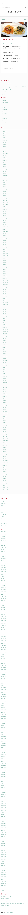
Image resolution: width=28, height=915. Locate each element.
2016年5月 (5, 398)
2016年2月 (5, 405)
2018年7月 (5, 340)
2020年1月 (5, 300)
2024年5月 (5, 191)
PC (3, 120)
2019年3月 (5, 322)
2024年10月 (5, 180)
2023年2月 (5, 222)
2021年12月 (5, 253)
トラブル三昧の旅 (5, 898)
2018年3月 (5, 349)
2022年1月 (5, 251)
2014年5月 (5, 451)
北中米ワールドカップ (6, 905)
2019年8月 (5, 311)
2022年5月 (5, 242)
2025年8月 (5, 158)
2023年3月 (5, 220)
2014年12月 (5, 436)
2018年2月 (5, 351)
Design (4, 100)
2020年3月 (5, 298)
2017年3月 (5, 376)
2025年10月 (5, 153)
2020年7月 (5, 291)
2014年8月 (5, 445)
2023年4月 (5, 218)
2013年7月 (5, 471)
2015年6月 (5, 422)
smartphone (5, 122)
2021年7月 (5, 264)
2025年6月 (5, 162)
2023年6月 (5, 213)
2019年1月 (5, 327)
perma (13, 43)
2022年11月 (5, 229)
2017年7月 (5, 367)
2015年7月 (5, 420)
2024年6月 (5, 189)
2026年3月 (5, 142)
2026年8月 (5, 131)
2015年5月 (5, 425)
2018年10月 (5, 333)
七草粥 (4, 92)
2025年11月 (5, 151)
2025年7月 (5, 160)
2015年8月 (5, 418)
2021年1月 (5, 278)
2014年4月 (5, 454)
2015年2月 (5, 431)
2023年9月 (5, 206)
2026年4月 (5, 140)
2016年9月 (5, 389)
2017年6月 (5, 369)
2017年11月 (5, 358)
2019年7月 (5, 313)
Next (25, 19)
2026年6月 (5, 135)
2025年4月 (5, 166)
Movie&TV (5, 113)
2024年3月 (5, 195)
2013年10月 (5, 465)
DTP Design (5, 102)
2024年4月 (5, 193)
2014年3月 (5, 456)
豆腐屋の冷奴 (4, 901)
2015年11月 (5, 411)
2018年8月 (5, 338)
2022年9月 (5, 233)
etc (3, 105)
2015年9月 (5, 416)
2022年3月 (5, 247)
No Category (5, 118)
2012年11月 (5, 489)
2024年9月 (5, 182)
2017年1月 (5, 380)
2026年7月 (5, 133)
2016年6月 (5, 396)
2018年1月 (5, 353)
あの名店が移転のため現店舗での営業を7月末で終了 (13, 903)
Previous (3, 19)
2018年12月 (5, 329)
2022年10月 (5, 231)
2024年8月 (5, 184)
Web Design (5, 125)
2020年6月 (5, 293)
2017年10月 (5, 360)
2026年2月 (5, 144)
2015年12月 (5, 409)
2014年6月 (5, 449)
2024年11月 (5, 178)
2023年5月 (5, 215)
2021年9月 (5, 260)
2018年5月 (5, 345)
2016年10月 (5, 387)
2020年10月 (5, 284)
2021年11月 (5, 255)
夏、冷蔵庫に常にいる (8, 83)
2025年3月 (5, 169)
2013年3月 (5, 480)
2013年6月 (5, 474)
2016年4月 (5, 400)
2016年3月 (5, 402)
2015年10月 (5, 414)
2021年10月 (5, 258)
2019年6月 (5, 316)
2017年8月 (5, 365)
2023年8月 (5, 209)
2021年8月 (5, 262)
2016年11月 (5, 385)
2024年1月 (5, 198)
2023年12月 (5, 200)
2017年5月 (5, 371)
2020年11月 (5, 282)
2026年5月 (5, 137)
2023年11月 (5, 202)
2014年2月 (5, 458)
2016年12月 (5, 382)
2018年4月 (5, 347)
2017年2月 (5, 378)
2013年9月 (5, 467)
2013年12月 (5, 460)
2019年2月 (5, 324)
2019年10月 (5, 307)
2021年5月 (5, 269)
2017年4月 (5, 373)
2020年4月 (5, 296)
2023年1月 (5, 224)
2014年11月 (5, 438)
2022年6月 (5, 240)
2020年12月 (5, 280)
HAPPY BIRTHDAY (7, 89)
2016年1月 (5, 407)
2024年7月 (5, 186)
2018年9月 (5, 336)
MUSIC (4, 116)
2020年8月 (5, 289)
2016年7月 (5, 394)
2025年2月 (5, 171)
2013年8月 (5, 469)
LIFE (3, 111)
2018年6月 (5, 342)
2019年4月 (5, 320)
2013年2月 (5, 483)
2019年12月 (5, 302)
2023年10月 (5, 204)
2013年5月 (5, 476)
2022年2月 (5, 249)
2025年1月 (5, 173)
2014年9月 (5, 442)
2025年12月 (5, 149)
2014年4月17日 (7, 43)
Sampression (10, 912)
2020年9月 (5, 287)
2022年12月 (5, 227)
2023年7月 (5, 211)
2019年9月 (5, 309)
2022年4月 (5, 244)
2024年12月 (5, 175)
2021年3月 (5, 273)
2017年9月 (5, 362)
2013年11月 (5, 463)
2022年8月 (5, 235)
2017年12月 (5, 356)
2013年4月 (5, 478)
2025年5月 (5, 164)
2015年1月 (5, 434)
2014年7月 (5, 447)
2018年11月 (5, 331)
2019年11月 (5, 304)
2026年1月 (5, 146)
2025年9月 (5, 155)
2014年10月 (5, 440)
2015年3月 (5, 429)
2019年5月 (5, 318)
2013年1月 (5, 485)
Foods (18, 43)
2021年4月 (5, 271)
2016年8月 (5, 391)
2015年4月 (5, 427)
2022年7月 (5, 238)
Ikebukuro (5, 109)
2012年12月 (5, 487)
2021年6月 (5, 267)
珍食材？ (5, 94)
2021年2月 (5, 276)
